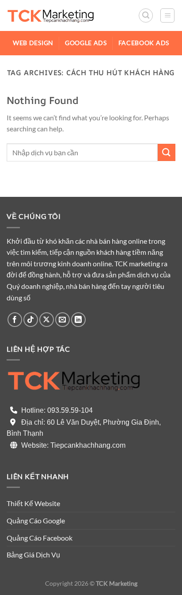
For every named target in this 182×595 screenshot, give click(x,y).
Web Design (33, 42)
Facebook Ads (143, 42)
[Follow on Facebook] (15, 319)
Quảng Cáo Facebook (39, 538)
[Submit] (166, 152)
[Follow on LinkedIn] (78, 319)
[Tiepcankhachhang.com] (51, 15)
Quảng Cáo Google (36, 520)
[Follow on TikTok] (30, 319)
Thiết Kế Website (33, 503)
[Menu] (167, 15)
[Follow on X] (46, 319)
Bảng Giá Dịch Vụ (33, 554)
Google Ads (86, 42)
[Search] (146, 15)
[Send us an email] (62, 319)
